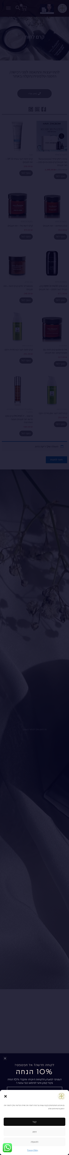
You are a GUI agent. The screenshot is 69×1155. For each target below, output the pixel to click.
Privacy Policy (32, 1150)
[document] (34, 577)
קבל (34, 1121)
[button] (5, 1096)
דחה (34, 1131)
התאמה (34, 1141)
